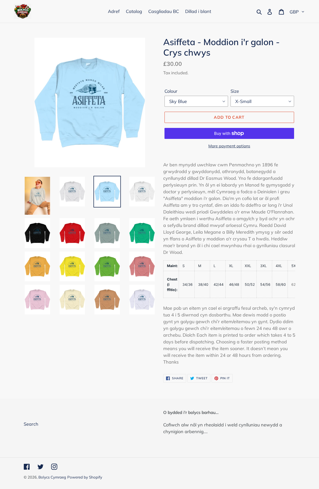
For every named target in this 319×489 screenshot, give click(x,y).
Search (31, 424)
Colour (170, 91)
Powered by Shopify (84, 477)
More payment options (229, 145)
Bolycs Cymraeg (52, 477)
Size (235, 91)
